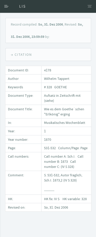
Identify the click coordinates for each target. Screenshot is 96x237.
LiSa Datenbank (19, 6)
